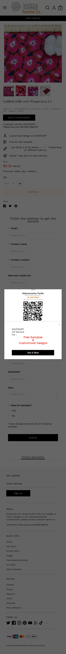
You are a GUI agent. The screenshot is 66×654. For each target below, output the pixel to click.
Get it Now (33, 352)
